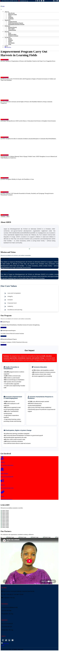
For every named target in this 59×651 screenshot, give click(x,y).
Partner (10, 41)
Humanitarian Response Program (16, 24)
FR (58, 0)
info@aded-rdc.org (24, 0)
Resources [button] (7, 31)
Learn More (3, 327)
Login (9, 44)
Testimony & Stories (13, 35)
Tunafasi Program (12, 21)
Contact (6, 45)
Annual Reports (12, 30)
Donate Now (8, 47)
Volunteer (10, 40)
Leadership (11, 18)
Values (9, 16)
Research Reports (12, 27)
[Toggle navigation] (1, 9)
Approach (10, 17)
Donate (10, 38)
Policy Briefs (11, 28)
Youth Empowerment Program (15, 23)
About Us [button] (7, 11)
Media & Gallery (12, 34)
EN (55, 0)
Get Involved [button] (7, 37)
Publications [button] (7, 25)
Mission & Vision (12, 14)
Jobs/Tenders (11, 43)
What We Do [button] (7, 20)
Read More (5, 59)
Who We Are (11, 13)
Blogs (9, 33)
